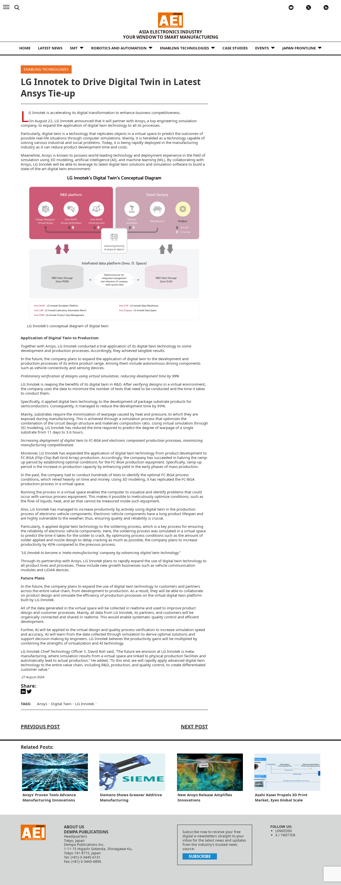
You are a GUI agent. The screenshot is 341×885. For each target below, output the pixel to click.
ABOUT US (74, 827)
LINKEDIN (283, 830)
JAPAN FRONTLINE (299, 47)
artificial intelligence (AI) (96, 159)
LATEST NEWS (50, 47)
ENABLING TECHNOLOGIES (184, 47)
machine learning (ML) (145, 159)
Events (262, 47)
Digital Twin (61, 703)
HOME (24, 47)
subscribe (200, 856)
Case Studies (235, 47)
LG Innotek (36, 112)
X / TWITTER (285, 835)
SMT (74, 47)
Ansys (140, 120)
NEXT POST (194, 726)
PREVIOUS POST (40, 726)
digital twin (51, 133)
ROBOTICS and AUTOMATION (119, 47)
